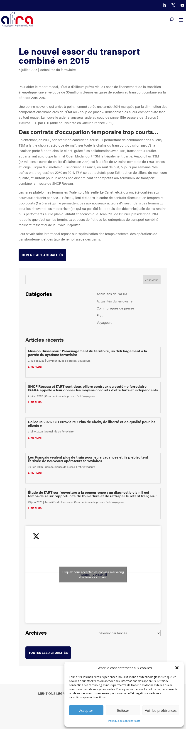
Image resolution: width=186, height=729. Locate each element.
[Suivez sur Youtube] (182, 5)
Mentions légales (54, 693)
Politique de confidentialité (124, 721)
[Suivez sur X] (173, 5)
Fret (100, 315)
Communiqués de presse (115, 308)
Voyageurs (104, 322)
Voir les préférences (161, 710)
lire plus (35, 367)
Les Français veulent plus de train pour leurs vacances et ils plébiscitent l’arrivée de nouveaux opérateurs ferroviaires (88, 458)
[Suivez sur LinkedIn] (164, 5)
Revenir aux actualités (42, 255)
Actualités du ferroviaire (58, 69)
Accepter (86, 710)
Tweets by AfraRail (93, 574)
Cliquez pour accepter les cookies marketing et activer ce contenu (93, 574)
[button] (177, 667)
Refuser (123, 710)
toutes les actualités (48, 652)
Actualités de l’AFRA (112, 293)
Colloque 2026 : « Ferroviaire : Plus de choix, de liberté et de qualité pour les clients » (91, 423)
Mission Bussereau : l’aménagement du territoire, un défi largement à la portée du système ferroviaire (87, 352)
